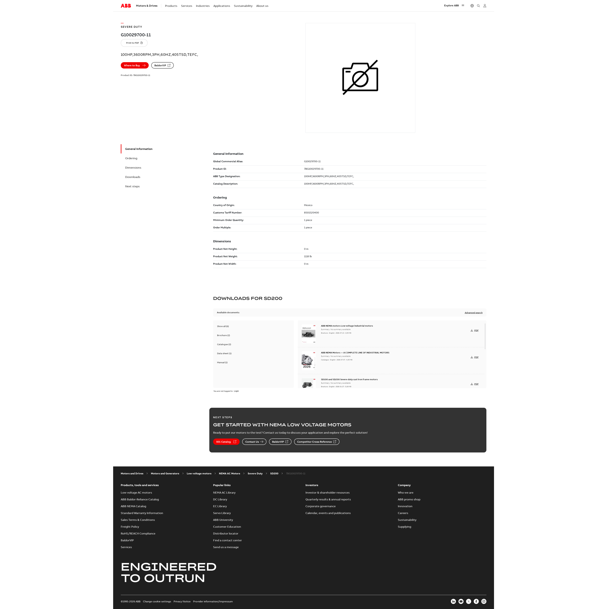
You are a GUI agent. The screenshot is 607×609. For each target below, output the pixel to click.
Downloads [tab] (132, 177)
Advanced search (474, 312)
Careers (403, 513)
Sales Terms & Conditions (138, 520)
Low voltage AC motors (136, 492)
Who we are (405, 492)
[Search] (478, 5)
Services (186, 6)
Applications (221, 6)
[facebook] (476, 601)
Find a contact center (227, 540)
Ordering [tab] (131, 158)
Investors (311, 485)
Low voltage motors (199, 473)
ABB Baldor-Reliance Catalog (140, 499)
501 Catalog (223, 441)
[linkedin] (453, 601)
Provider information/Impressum (213, 601)
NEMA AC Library (224, 492)
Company (404, 485)
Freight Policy (130, 526)
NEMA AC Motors (229, 473)
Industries (203, 6)
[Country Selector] (472, 5)
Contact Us (252, 441)
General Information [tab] (139, 149)
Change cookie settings (157, 601)
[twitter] (468, 601)
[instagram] (483, 601)
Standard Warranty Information (142, 513)
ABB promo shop (409, 499)
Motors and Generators (165, 473)
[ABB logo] (126, 6)
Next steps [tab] (132, 186)
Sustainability (243, 6)
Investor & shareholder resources (327, 492)
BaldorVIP (160, 65)
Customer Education (227, 526)
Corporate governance (320, 506)
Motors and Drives (132, 473)
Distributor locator (225, 533)
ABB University (223, 520)
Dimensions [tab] (133, 167)
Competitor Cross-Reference (314, 441)
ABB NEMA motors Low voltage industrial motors (347, 325)
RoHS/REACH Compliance (138, 533)
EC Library (220, 506)
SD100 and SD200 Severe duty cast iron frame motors (349, 379)
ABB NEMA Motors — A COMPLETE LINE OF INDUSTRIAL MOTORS (355, 352)
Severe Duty (255, 473)
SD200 (274, 473)
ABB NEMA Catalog (133, 506)
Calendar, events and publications (328, 513)
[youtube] (461, 601)
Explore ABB (451, 5)
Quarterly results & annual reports (328, 499)
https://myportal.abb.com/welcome (484, 5)
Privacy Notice (182, 601)
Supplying (404, 526)
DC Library (220, 499)
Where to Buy (132, 65)
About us (262, 6)
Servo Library (222, 513)
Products (171, 6)
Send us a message (226, 547)
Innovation (405, 506)
